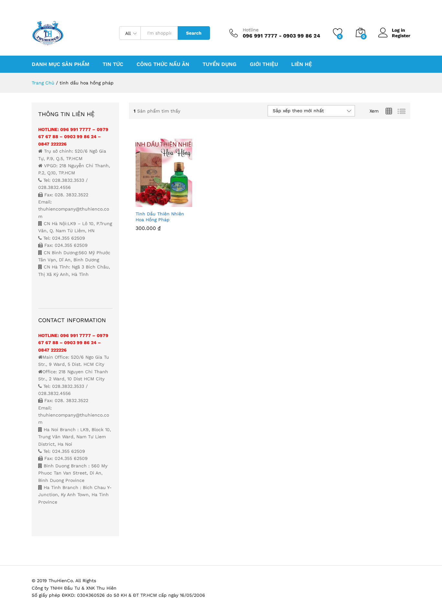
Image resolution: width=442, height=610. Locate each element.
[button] (141, 203)
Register (401, 35)
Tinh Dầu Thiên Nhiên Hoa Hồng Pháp (160, 216)
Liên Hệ (301, 64)
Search (194, 33)
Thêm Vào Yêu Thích (171, 203)
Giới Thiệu (264, 64)
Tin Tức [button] (113, 64)
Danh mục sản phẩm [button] (60, 64)
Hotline (251, 29)
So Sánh (186, 203)
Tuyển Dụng (220, 64)
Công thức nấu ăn (163, 64)
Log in (398, 30)
